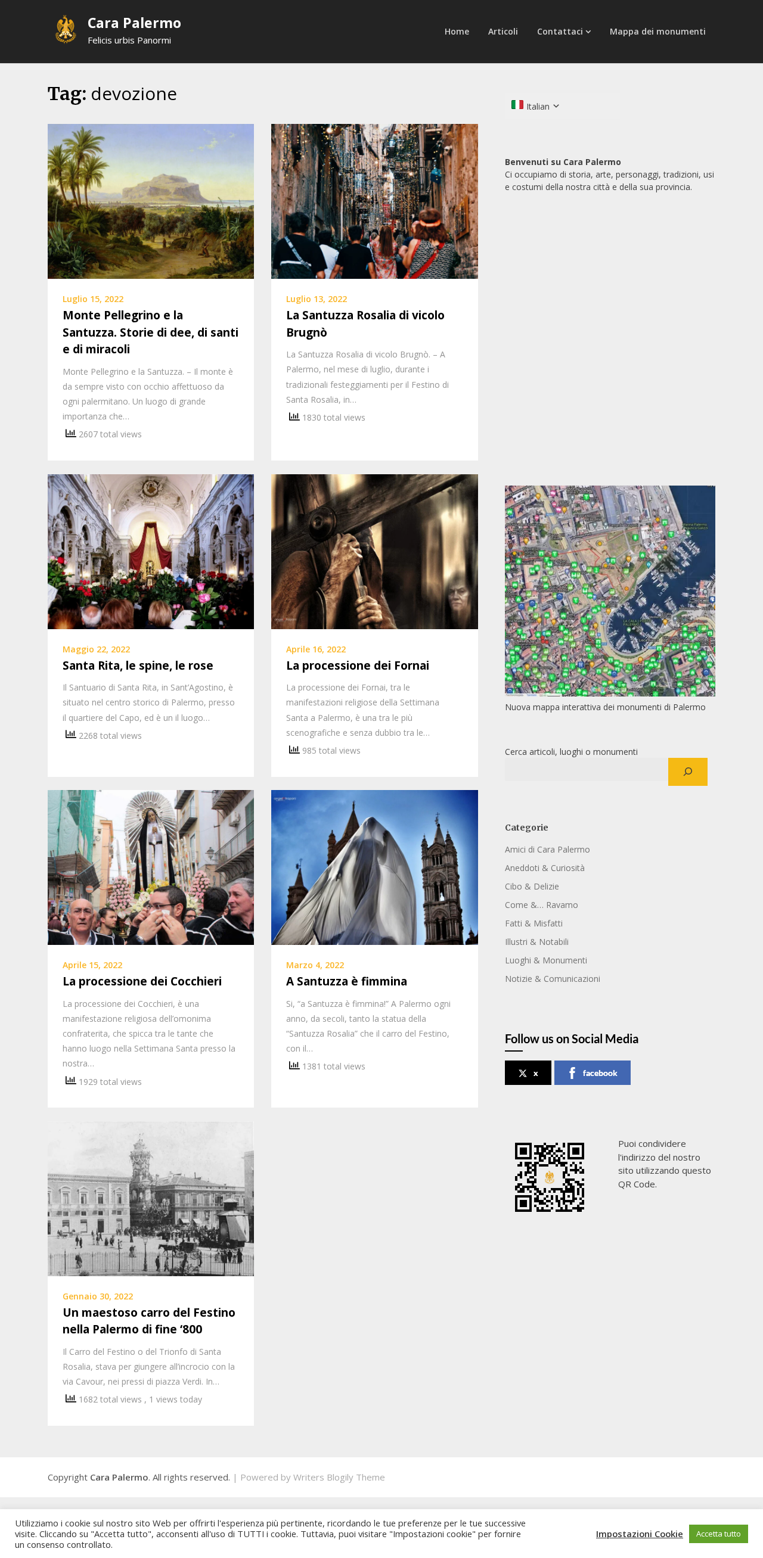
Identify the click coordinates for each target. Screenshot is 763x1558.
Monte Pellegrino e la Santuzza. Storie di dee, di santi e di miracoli (150, 332)
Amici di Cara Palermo (547, 849)
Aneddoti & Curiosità (545, 867)
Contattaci (560, 31)
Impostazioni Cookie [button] (639, 1533)
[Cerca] (687, 772)
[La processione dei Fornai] (374, 550)
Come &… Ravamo (541, 904)
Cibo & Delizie (532, 886)
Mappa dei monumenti (658, 31)
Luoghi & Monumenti (546, 960)
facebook (600, 1073)
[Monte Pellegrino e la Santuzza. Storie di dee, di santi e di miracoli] (151, 200)
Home (457, 31)
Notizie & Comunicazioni (552, 978)
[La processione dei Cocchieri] (151, 866)
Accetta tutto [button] (718, 1533)
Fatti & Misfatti (534, 923)
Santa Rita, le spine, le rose (138, 665)
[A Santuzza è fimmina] (374, 866)
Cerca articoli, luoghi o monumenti (571, 751)
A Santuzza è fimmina (346, 981)
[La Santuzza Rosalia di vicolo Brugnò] (374, 200)
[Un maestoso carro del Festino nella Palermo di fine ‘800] (151, 1198)
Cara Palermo (134, 22)
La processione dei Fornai (357, 665)
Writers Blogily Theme (339, 1477)
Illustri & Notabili (537, 941)
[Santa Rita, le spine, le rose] (151, 550)
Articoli (503, 31)
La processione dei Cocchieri (142, 981)
